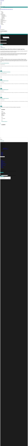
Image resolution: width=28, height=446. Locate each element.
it (0, 28)
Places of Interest (3, 165)
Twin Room (3, 16)
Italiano (2, 155)
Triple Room (3, 18)
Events (2, 12)
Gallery (2, 22)
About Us (2, 13)
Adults (1, 38)
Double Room (3, 15)
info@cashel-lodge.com (4, 121)
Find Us (2, 23)
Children (1, 41)
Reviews (2, 21)
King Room (3, 17)
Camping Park (3, 19)
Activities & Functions (3, 20)
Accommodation (3, 14)
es (1, 3)
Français (2, 154)
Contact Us (2, 24)
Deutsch (2, 152)
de (0, 25)
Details (1, 71)
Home (2, 11)
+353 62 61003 (2, 0)
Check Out (1, 37)
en (1, 2)
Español (2, 153)
